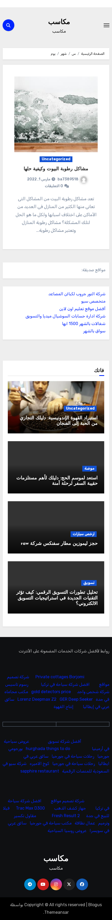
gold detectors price (51, 691)
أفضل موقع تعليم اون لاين (82, 308)
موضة (89, 468)
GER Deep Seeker (76, 699)
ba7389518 (68, 179)
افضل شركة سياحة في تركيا (65, 684)
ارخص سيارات (84, 534)
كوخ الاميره (39, 763)
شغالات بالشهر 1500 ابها (83, 323)
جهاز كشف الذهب (70, 808)
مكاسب (59, 22)
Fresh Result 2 (66, 815)
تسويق (89, 583)
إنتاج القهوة (63, 706)
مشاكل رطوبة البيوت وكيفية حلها (56, 169)
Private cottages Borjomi (59, 677)
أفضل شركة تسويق (64, 741)
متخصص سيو (93, 301)
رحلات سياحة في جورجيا (73, 756)
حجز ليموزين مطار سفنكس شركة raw (59, 543)
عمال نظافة (85, 823)
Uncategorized (56, 159)
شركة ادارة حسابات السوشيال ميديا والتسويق (65, 316)
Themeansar (56, 912)
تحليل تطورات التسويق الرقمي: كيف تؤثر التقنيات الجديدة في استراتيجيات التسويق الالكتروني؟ (57, 598)
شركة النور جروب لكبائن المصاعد (76, 293)
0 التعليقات (54, 186)
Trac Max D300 (30, 808)
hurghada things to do (48, 748)
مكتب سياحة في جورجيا (51, 823)
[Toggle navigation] (106, 25)
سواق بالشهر (94, 330)
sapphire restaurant (39, 771)
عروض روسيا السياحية (67, 830)
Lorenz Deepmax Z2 (37, 699)
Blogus (95, 904)
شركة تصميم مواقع (67, 800)
